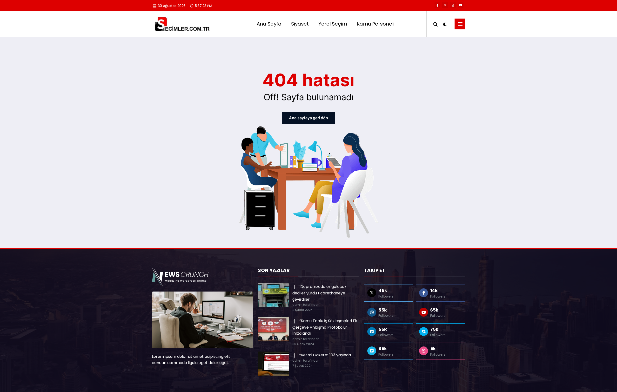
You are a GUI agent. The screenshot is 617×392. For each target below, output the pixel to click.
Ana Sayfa (269, 23)
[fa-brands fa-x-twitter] (445, 5)
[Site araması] (435, 23)
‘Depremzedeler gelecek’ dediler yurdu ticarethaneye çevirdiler (320, 293)
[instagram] (453, 5)
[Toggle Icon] (460, 24)
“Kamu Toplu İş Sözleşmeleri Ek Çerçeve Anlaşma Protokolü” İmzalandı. (324, 327)
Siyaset (300, 23)
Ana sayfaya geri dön (308, 117)
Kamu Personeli (375, 23)
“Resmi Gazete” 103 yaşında (325, 355)
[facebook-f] (437, 5)
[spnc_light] (445, 23)
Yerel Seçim (332, 23)
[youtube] (460, 5)
